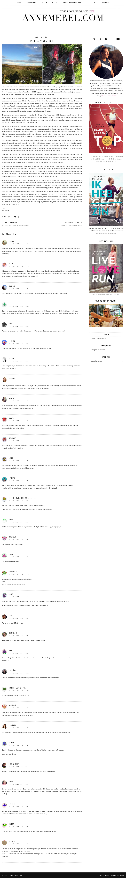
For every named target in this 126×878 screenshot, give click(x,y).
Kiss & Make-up (15, 764)
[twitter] (94, 39)
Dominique (13, 571)
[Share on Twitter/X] (12, 216)
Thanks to (92, 2)
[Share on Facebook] (9, 216)
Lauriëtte (13, 670)
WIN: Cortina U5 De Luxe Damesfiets (15, 224)
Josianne (12, 705)
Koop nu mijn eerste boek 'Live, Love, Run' (106, 294)
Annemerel (31, 2)
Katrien (12, 478)
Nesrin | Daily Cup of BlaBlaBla (23, 498)
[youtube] (118, 39)
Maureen (12, 537)
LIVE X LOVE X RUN (49, 2)
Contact (105, 2)
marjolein (13, 633)
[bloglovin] (112, 39)
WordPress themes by (111, 875)
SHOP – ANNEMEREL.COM (72, 2)
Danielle (12, 378)
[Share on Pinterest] (15, 216)
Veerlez (12, 341)
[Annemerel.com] (63, 15)
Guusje (12, 458)
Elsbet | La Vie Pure (17, 688)
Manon (11, 418)
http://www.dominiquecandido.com (13, 584)
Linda (11, 781)
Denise (11, 358)
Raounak (12, 725)
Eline (11, 519)
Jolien (11, 398)
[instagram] (100, 39)
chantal (12, 554)
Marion (12, 286)
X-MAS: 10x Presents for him (71, 224)
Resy (11, 303)
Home (19, 2)
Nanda (11, 241)
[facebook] (106, 39)
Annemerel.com (15, 875)
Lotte (11, 263)
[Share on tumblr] (18, 216)
